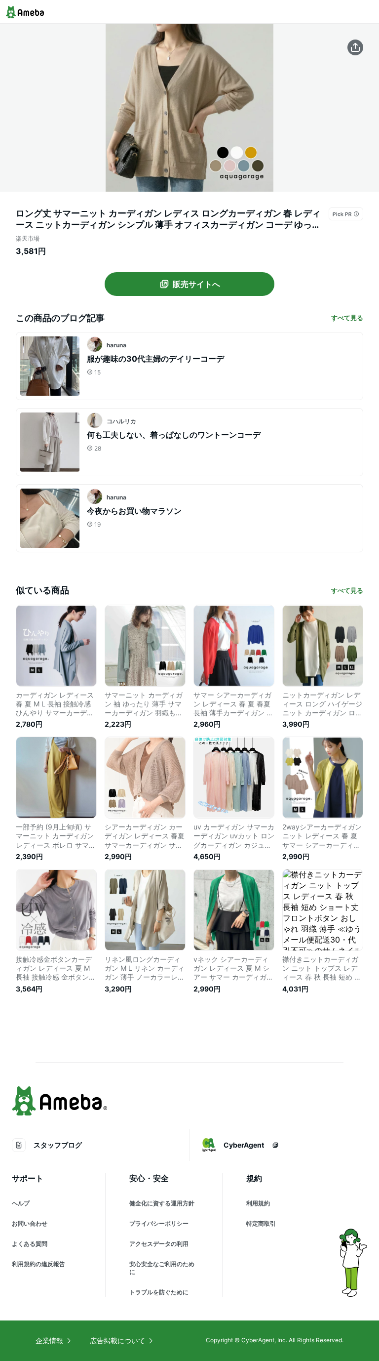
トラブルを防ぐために (159, 1292)
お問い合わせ (29, 1223)
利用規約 (258, 1203)
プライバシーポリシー (159, 1223)
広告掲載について (117, 1340)
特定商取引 (261, 1223)
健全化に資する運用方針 (161, 1203)
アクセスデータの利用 (159, 1243)
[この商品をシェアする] (355, 47)
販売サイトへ (196, 284)
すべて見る (347, 318)
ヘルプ (21, 1203)
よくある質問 (29, 1243)
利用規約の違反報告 (38, 1264)
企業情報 (49, 1340)
